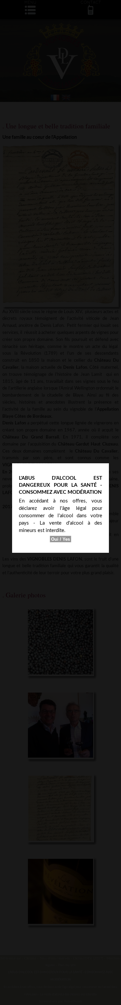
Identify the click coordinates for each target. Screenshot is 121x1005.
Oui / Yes (60, 539)
